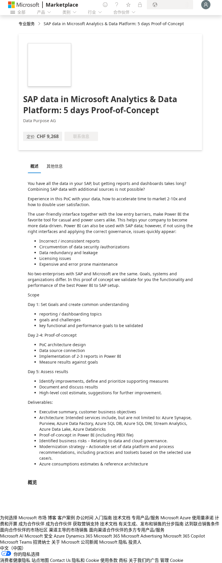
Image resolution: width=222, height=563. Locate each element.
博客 (52, 517)
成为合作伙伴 (31, 524)
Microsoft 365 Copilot (184, 536)
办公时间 (84, 517)
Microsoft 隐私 (113, 542)
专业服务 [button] (26, 23)
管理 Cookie (171, 560)
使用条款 (109, 560)
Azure (59, 536)
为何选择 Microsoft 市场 (23, 517)
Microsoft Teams (16, 542)
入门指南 (103, 517)
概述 (34, 166)
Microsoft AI (11, 536)
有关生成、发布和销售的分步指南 (151, 524)
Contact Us (60, 560)
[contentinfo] (40, 24)
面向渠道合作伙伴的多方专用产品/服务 (126, 530)
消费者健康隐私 (15, 560)
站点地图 (40, 560)
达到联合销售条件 (202, 524)
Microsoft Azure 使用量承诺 (187, 517)
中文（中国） (13, 548)
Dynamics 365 (79, 536)
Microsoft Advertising (141, 536)
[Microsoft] (23, 4)
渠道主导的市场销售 (68, 530)
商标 (123, 560)
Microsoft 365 (107, 536)
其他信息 (55, 166)
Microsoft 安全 (39, 536)
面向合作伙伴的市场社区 (24, 530)
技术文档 (121, 517)
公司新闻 (89, 542)
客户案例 (66, 517)
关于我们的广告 (144, 560)
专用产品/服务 (145, 517)
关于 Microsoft (65, 542)
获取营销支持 (86, 524)
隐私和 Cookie (85, 560)
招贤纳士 (41, 542)
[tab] (36, 165)
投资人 (134, 542)
